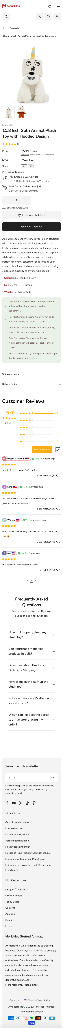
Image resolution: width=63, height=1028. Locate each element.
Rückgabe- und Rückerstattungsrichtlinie (28, 853)
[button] (8, 112)
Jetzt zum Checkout (31, 226)
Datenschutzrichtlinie (17, 834)
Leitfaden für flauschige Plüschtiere (25, 859)
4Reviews (10, 423)
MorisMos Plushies (43, 1006)
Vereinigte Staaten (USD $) (39, 1000)
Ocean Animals (13, 895)
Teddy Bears (12, 901)
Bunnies (9, 920)
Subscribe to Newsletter (22, 766)
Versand (25, 154)
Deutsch (13, 1000)
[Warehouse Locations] (57, 16)
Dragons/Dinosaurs (16, 889)
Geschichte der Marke (17, 822)
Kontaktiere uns (14, 828)
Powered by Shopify (31, 1011)
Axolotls (10, 914)
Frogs (8, 926)
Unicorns (10, 908)
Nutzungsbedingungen (17, 847)
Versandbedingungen (17, 840)
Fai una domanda (15, 171)
